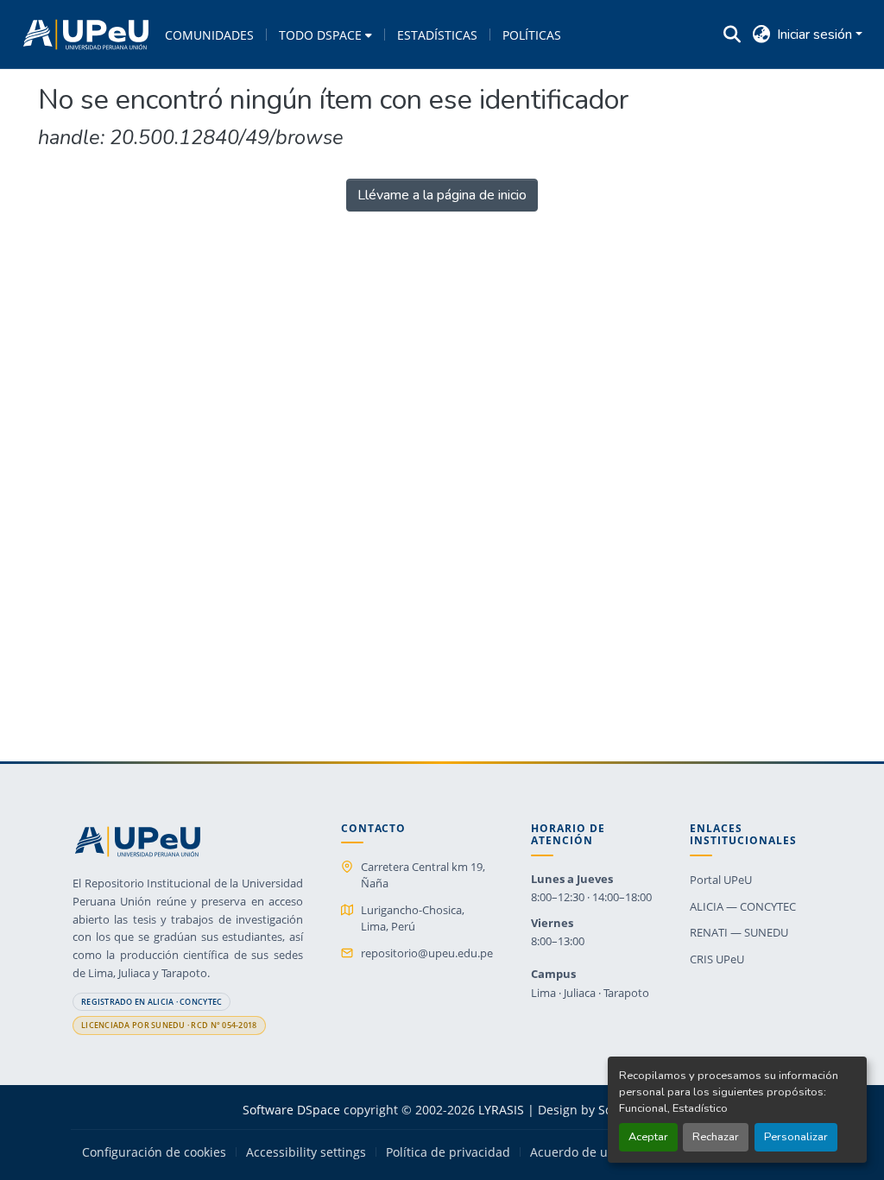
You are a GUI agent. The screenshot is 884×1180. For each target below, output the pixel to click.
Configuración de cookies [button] (154, 1152)
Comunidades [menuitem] (209, 35)
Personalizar (796, 1137)
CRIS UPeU (717, 959)
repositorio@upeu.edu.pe (427, 953)
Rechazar (715, 1137)
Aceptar (648, 1137)
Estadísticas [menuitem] (437, 35)
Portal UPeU (721, 879)
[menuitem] (325, 34)
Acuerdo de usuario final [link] (601, 1152)
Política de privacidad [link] (448, 1152)
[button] (86, 35)
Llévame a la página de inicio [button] (442, 195)
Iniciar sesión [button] (816, 34)
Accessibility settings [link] (306, 1152)
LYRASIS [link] (501, 1109)
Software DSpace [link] (291, 1109)
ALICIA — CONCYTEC (743, 906)
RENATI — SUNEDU (739, 932)
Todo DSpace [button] (320, 35)
